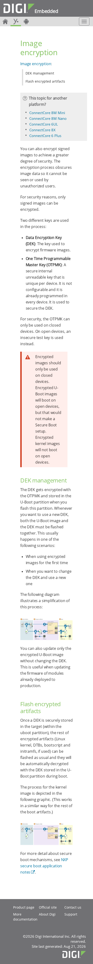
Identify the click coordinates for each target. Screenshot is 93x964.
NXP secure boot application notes (44, 866)
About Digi (47, 914)
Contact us (72, 907)
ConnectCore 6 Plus (45, 135)
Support (70, 914)
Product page (23, 907)
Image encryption (35, 63)
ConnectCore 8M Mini (47, 112)
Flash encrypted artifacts (45, 81)
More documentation (25, 917)
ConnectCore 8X (42, 129)
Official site (48, 907)
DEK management (40, 73)
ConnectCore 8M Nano (48, 118)
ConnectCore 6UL (43, 124)
